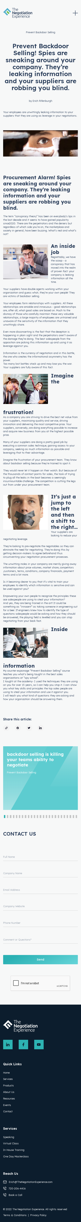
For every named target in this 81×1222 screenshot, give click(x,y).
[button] (75, 13)
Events (7, 1105)
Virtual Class (11, 1143)
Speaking (8, 1137)
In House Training (13, 1149)
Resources (9, 1098)
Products (8, 1085)
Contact (8, 1111)
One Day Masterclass (16, 1156)
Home (6, 1072)
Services (8, 1078)
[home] (17, 13)
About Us (8, 1092)
